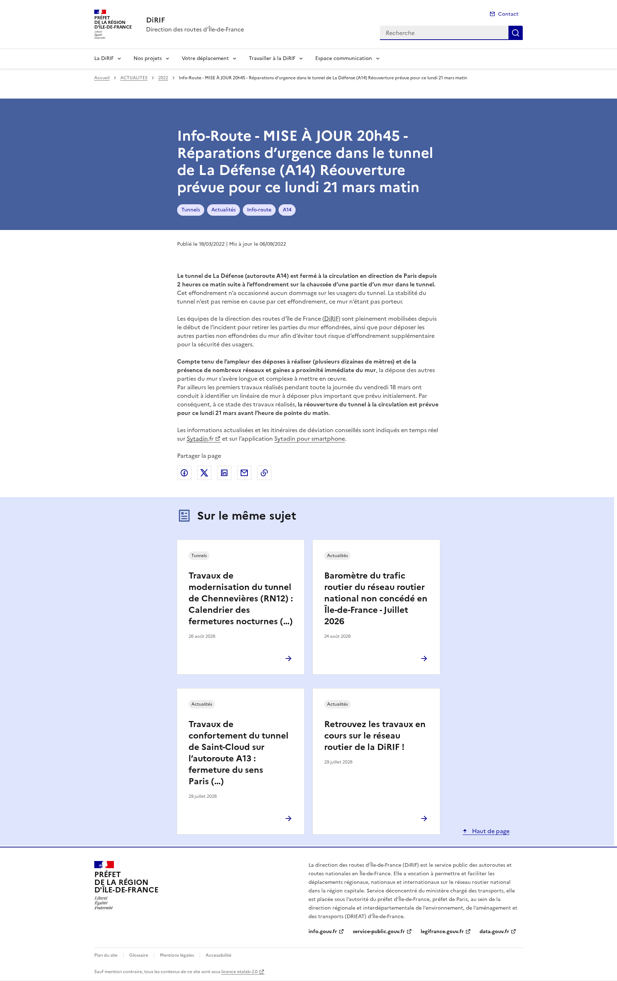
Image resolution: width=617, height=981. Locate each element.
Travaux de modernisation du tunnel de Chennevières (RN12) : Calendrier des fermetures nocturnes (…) (241, 598)
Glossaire (138, 955)
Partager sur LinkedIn (224, 473)
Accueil (102, 78)
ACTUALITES (133, 78)
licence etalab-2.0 (239, 972)
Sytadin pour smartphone (309, 438)
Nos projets (148, 58)
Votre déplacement (205, 58)
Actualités (223, 210)
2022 (163, 78)
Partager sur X (204, 473)
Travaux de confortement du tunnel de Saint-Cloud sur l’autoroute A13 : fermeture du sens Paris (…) (239, 753)
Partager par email (244, 473)
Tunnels (190, 210)
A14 (287, 210)
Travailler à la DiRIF (272, 58)
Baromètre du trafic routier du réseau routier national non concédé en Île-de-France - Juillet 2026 (375, 598)
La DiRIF (104, 58)
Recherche (515, 33)
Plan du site (105, 955)
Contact (508, 14)
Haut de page (490, 831)
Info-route (259, 210)
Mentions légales (177, 955)
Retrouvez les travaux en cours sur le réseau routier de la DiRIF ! (375, 736)
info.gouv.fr (322, 931)
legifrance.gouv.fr (442, 931)
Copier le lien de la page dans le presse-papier (264, 473)
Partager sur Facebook (184, 473)
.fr (200, 438)
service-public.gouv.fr (379, 931)
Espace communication (343, 58)
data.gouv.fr (494, 931)
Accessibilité (218, 955)
